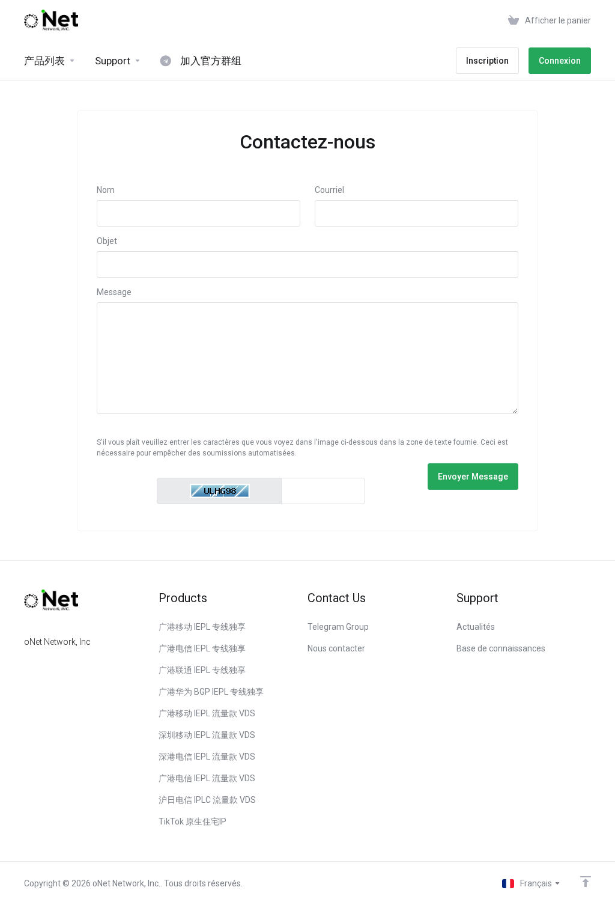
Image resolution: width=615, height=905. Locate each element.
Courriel (329, 190)
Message (114, 292)
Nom (106, 190)
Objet (107, 241)
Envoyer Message (473, 476)
